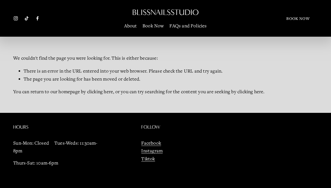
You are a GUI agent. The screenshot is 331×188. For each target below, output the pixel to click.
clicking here (100, 91)
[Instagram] (15, 18)
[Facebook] (37, 18)
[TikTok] (26, 18)
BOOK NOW (297, 18)
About (130, 25)
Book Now (153, 25)
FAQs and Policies (188, 25)
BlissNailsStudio (165, 12)
